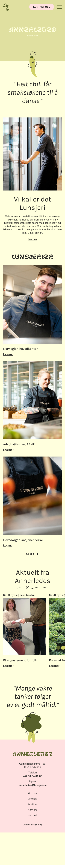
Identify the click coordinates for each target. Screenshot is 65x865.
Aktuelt (32, 798)
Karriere (32, 809)
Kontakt (32, 815)
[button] (59, 7)
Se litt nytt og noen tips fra (38, 594)
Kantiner (32, 804)
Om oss (32, 793)
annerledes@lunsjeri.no (33, 784)
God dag (37, 824)
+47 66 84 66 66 (32, 776)
